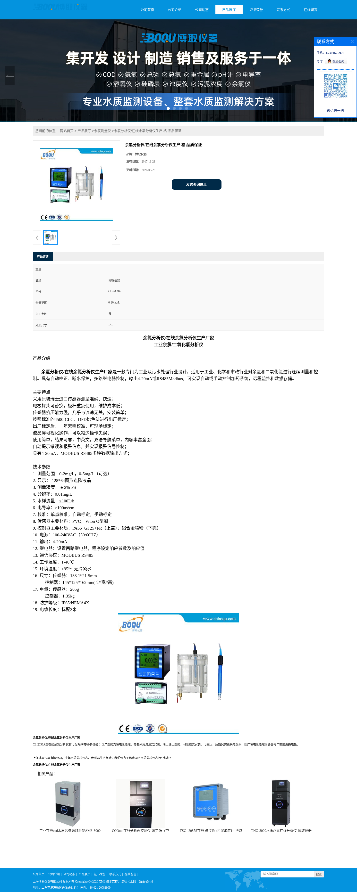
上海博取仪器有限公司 (47, 881)
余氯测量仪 (102, 131)
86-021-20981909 (100, 887)
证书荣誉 (256, 10)
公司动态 (202, 10)
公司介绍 (174, 10)
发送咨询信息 (196, 184)
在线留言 (310, 10)
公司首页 (147, 10)
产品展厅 (229, 10)
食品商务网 (145, 881)
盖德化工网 (128, 881)
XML (102, 881)
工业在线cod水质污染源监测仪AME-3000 (70, 831)
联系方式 (283, 10)
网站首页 (67, 131)
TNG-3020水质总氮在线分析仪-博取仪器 (281, 831)
